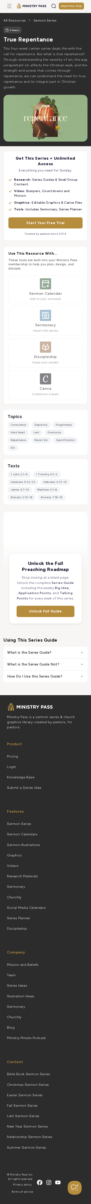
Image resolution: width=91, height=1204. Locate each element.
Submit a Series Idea (24, 788)
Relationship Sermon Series (29, 1137)
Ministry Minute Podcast (26, 1038)
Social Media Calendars (26, 908)
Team (11, 975)
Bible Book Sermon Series (28, 1074)
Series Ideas (17, 986)
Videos (13, 866)
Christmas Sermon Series (28, 1085)
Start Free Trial (71, 6)
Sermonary (16, 887)
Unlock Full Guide (45, 611)
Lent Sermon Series (23, 1116)
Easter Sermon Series (25, 1095)
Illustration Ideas (20, 996)
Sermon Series (45, 20)
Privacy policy (22, 1184)
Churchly (14, 897)
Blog (10, 1028)
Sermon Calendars (22, 834)
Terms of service (22, 1191)
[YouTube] (58, 1182)
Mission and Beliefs (22, 965)
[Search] (54, 6)
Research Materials (22, 876)
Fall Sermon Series (22, 1106)
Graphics (14, 855)
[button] (9, 6)
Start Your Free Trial (45, 223)
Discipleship (17, 929)
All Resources (15, 20)
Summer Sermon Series (26, 1148)
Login (11, 767)
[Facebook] (39, 1182)
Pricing (12, 756)
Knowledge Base (20, 777)
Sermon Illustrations (23, 845)
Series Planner (18, 918)
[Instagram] (49, 1182)
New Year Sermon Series (27, 1126)
